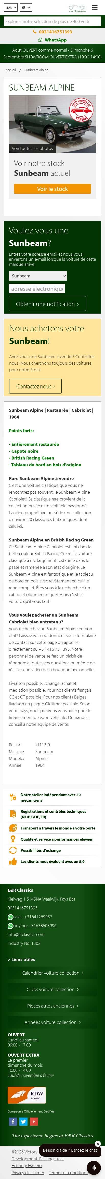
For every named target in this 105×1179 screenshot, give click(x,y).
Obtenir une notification (45, 304)
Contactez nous (33, 386)
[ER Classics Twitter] (23, 1122)
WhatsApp (56, 40)
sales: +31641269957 (33, 917)
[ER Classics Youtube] (34, 1122)
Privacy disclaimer (27, 1172)
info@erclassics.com (26, 934)
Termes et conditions (68, 1172)
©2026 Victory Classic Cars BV (38, 1152)
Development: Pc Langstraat (37, 1159)
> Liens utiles (21, 959)
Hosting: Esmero (26, 1165)
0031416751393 (55, 32)
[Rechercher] (97, 21)
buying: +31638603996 (35, 925)
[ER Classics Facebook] (13, 1122)
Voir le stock (52, 188)
